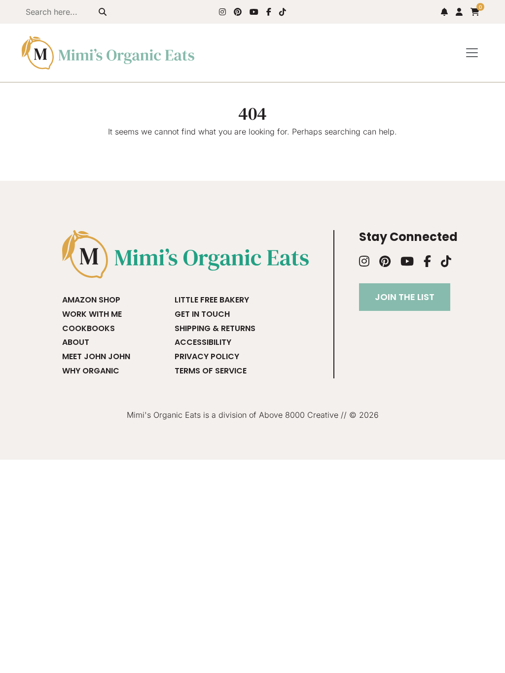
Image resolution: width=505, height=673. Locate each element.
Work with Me (92, 314)
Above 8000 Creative (298, 415)
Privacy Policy (207, 356)
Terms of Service (211, 370)
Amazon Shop (91, 299)
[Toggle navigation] (472, 53)
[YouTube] (254, 12)
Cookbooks (88, 328)
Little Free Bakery (212, 299)
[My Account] (459, 12)
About (75, 342)
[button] (444, 12)
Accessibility (203, 342)
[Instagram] (222, 12)
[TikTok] (282, 12)
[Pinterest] (238, 12)
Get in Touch (202, 314)
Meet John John (96, 356)
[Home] (108, 53)
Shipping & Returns (215, 328)
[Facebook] (268, 12)
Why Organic (90, 370)
